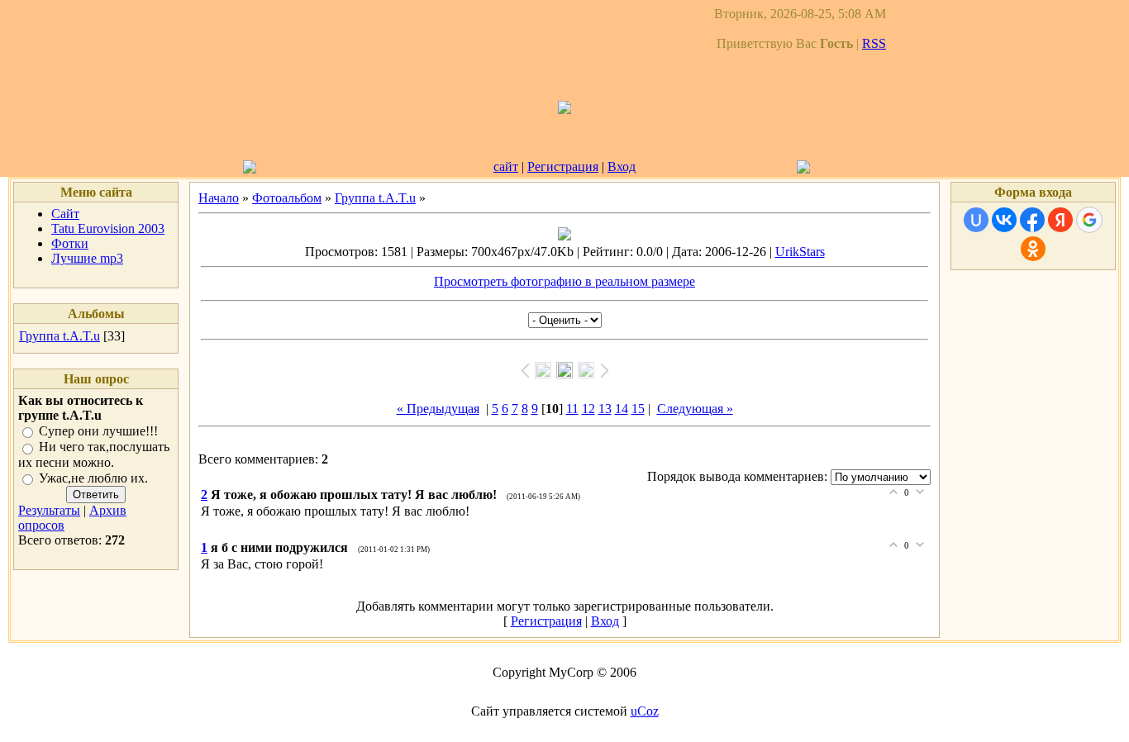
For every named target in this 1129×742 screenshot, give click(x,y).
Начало (218, 198)
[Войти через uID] (976, 219)
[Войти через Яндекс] (1060, 219)
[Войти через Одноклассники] (1033, 248)
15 (638, 409)
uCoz (645, 711)
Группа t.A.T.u (59, 336)
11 (572, 409)
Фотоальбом (287, 198)
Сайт (65, 214)
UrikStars (800, 252)
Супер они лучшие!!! (98, 431)
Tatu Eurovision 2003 (107, 228)
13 (605, 409)
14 (621, 409)
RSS (874, 43)
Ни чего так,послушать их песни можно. (93, 454)
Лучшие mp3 (87, 258)
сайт (505, 166)
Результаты (49, 510)
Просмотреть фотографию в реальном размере (564, 281)
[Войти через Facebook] (1032, 219)
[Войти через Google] (1089, 220)
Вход (621, 166)
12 (588, 409)
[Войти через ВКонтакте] (1004, 219)
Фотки (69, 243)
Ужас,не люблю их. (93, 478)
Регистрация (562, 166)
